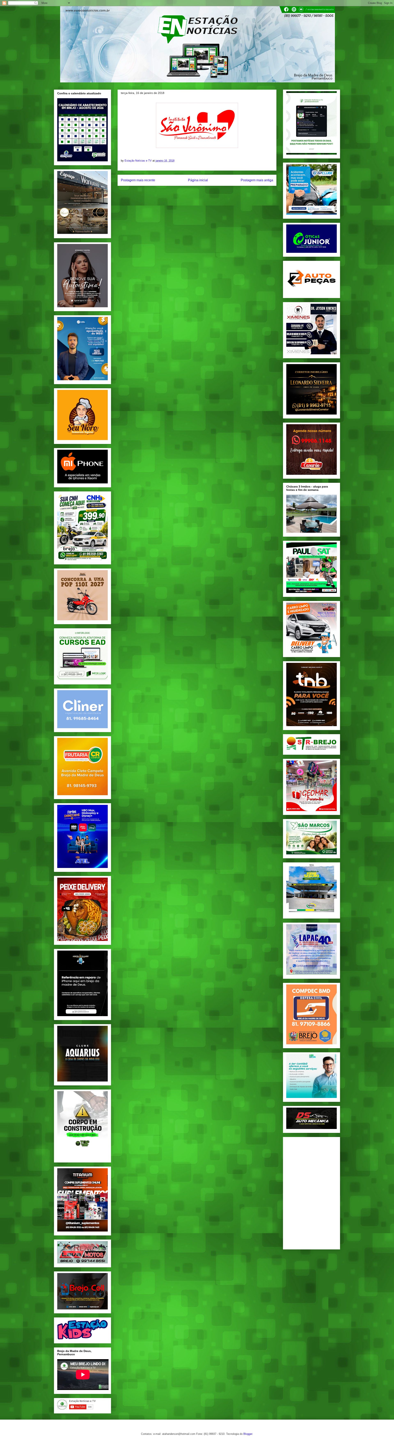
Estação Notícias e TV (138, 160)
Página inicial (198, 180)
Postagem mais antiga (257, 180)
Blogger (247, 1433)
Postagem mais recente (138, 180)
